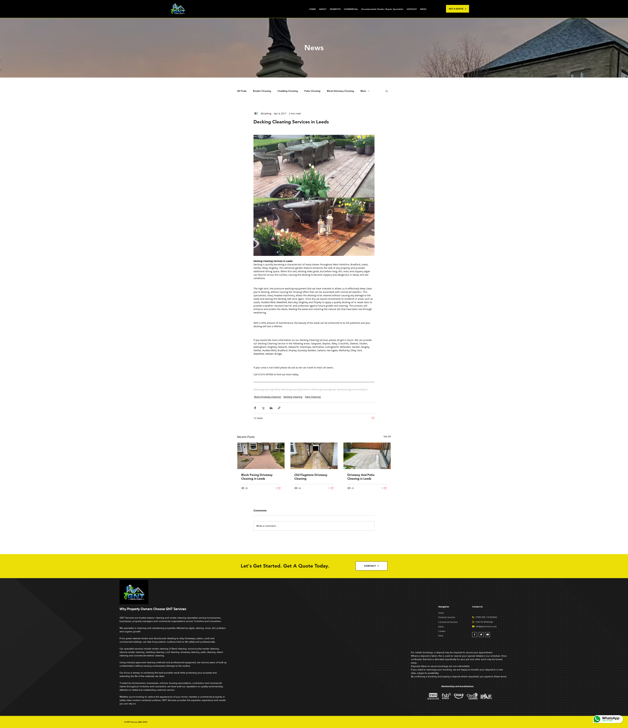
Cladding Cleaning (288, 91)
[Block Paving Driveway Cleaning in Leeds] (261, 456)
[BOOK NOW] (474, 634)
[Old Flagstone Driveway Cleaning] (314, 456)
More (363, 91)
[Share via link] (279, 407)
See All (387, 436)
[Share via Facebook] (255, 407)
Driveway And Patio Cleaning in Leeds (361, 476)
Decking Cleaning (292, 396)
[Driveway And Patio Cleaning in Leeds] (367, 456)
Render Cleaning (262, 91)
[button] (386, 91)
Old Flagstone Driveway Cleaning (310, 476)
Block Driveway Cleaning (340, 91)
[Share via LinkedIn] (271, 407)
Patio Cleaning (312, 91)
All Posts (241, 91)
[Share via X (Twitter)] (263, 407)
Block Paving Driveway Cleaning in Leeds (256, 476)
